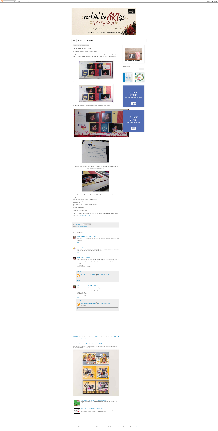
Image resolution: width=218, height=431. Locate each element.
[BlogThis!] (85, 224)
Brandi (78, 257)
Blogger (137, 427)
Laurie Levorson (81, 236)
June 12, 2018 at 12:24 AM (104, 274)
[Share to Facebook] (88, 224)
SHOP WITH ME (81, 40)
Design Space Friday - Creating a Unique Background (93, 400)
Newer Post (75, 336)
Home (74, 40)
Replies (80, 271)
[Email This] (83, 224)
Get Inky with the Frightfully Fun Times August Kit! (87, 343)
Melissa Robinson (81, 285)
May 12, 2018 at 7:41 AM (90, 236)
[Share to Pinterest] (90, 224)
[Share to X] (87, 224)
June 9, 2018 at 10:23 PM (92, 247)
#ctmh (77, 226)
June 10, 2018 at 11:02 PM (92, 285)
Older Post (116, 336)
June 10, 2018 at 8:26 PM (86, 257)
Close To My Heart (83, 226)
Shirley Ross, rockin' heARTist (88, 274)
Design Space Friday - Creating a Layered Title (92, 408)
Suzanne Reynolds (81, 247)
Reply (78, 242)
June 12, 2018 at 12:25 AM (104, 303)
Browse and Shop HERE (84, 215)
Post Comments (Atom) (84, 339)
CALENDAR (90, 40)
